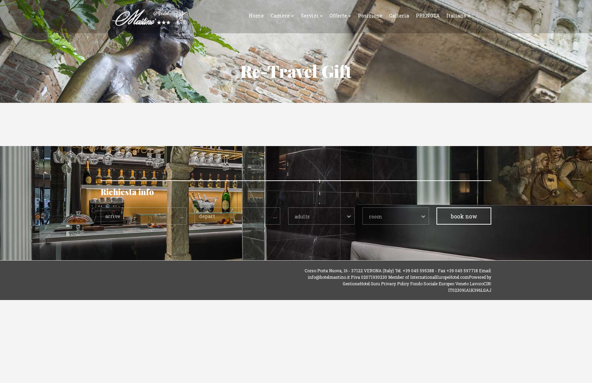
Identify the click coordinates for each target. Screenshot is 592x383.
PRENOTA (428, 15)
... (182, 216)
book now (464, 216)
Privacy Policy (395, 283)
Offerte (338, 15)
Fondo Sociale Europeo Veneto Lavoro (446, 283)
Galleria (399, 15)
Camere (280, 15)
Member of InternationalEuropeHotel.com (428, 277)
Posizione (370, 15)
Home (256, 15)
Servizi (310, 15)
